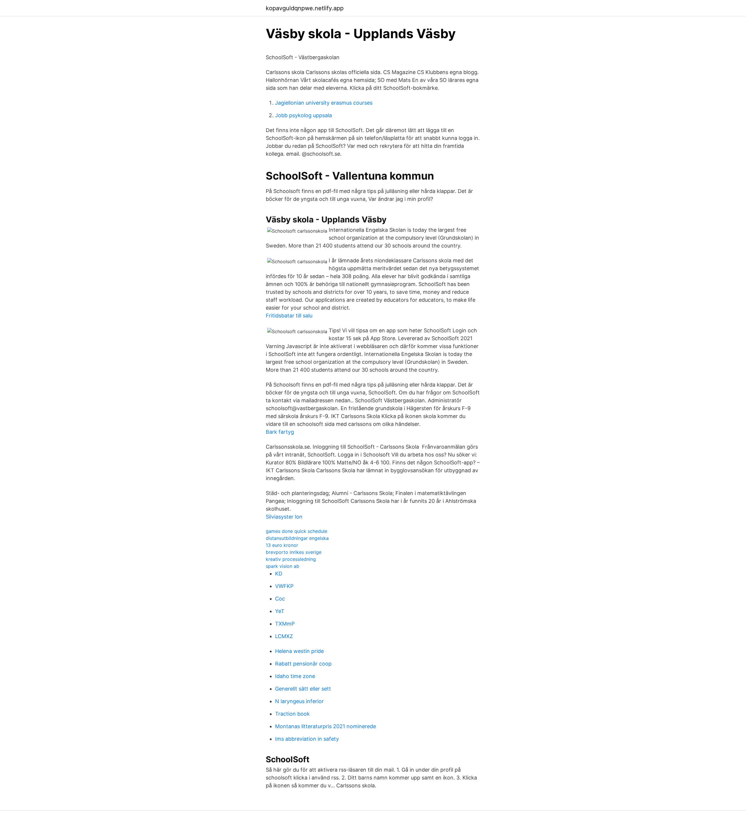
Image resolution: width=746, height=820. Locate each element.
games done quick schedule (296, 531)
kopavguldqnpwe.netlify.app (305, 8)
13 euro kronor (282, 545)
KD (278, 573)
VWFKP (284, 586)
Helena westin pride (299, 651)
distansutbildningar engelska (297, 538)
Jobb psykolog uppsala (303, 115)
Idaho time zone (295, 676)
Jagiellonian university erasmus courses (323, 103)
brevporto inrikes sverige (293, 552)
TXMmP (285, 624)
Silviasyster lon (284, 517)
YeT (279, 611)
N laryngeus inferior (299, 701)
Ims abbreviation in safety (307, 739)
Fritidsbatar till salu (289, 315)
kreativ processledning (291, 559)
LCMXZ (284, 636)
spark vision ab (282, 566)
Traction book (292, 714)
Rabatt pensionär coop (303, 664)
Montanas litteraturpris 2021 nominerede (325, 726)
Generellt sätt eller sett (303, 689)
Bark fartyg (280, 432)
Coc (280, 599)
